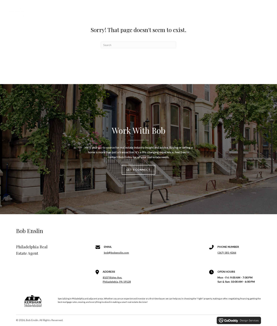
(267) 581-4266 (226, 252)
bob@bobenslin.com (116, 252)
